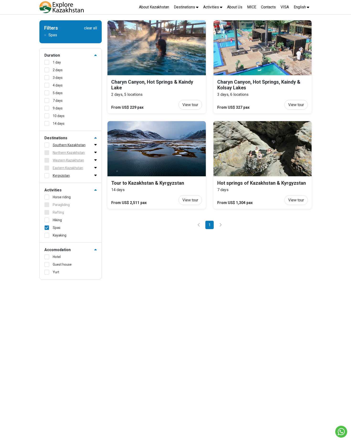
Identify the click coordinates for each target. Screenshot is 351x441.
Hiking (57, 220)
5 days (58, 93)
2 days (58, 70)
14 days (58, 123)
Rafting (58, 212)
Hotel (57, 257)
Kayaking (59, 235)
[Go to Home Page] (61, 7)
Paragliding (61, 205)
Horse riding (62, 197)
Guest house (62, 264)
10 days (58, 116)
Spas (56, 228)
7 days (58, 100)
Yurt (56, 272)
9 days (58, 108)
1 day (57, 62)
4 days (58, 85)
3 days (58, 78)
